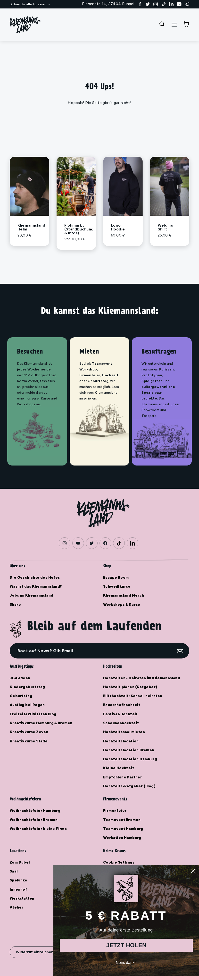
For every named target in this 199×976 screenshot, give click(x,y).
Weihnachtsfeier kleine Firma (38, 829)
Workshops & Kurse (121, 604)
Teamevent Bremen (122, 820)
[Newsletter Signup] (187, 3)
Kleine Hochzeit (118, 768)
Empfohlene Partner (122, 777)
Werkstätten (22, 898)
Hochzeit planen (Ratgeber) (130, 687)
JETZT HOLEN (126, 945)
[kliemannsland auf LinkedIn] (171, 3)
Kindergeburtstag (27, 687)
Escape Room (116, 577)
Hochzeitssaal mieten (124, 732)
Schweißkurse (117, 586)
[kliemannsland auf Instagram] (155, 3)
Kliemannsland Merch (123, 595)
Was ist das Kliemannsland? (36, 586)
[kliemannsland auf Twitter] (148, 3)
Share (15, 604)
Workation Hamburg (122, 838)
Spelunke (18, 880)
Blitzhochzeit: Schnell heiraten (132, 696)
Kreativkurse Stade (29, 741)
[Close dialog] (193, 871)
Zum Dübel (20, 862)
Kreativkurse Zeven (29, 732)
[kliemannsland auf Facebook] (140, 3)
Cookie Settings (118, 862)
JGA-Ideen (20, 678)
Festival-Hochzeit (120, 714)
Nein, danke (126, 963)
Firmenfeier (114, 810)
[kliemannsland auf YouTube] (179, 3)
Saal (14, 871)
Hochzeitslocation (121, 741)
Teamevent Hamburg (123, 829)
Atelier (17, 907)
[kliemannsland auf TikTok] (163, 3)
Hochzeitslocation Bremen (128, 750)
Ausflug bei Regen (27, 705)
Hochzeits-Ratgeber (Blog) (129, 786)
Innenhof (18, 889)
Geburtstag (21, 696)
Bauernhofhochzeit (121, 705)
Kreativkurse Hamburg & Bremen (41, 723)
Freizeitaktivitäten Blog (33, 714)
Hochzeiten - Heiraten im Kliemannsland (141, 678)
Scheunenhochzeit (121, 723)
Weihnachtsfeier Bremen (34, 820)
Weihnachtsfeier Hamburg (35, 810)
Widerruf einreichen (34, 952)
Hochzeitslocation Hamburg (130, 759)
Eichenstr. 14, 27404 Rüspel (108, 3)
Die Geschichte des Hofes (35, 577)
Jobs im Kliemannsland (31, 595)
